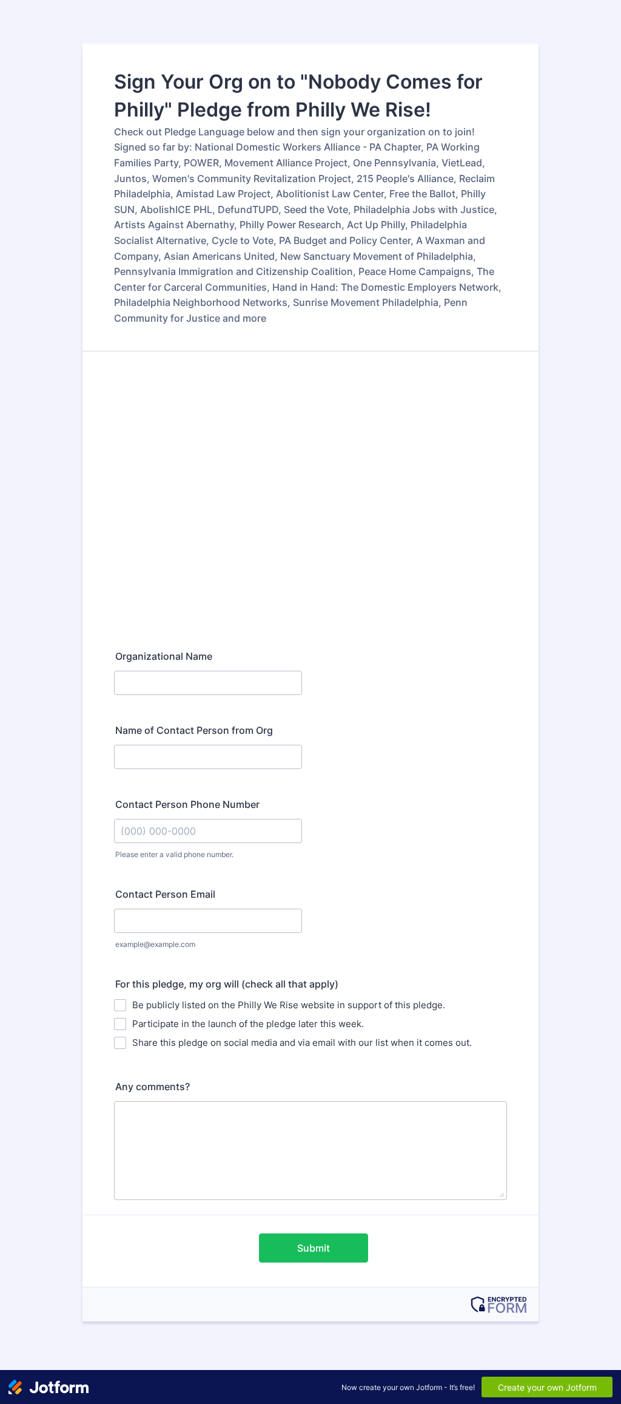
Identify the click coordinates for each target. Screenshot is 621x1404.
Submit (313, 1248)
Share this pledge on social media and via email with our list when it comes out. (302, 1042)
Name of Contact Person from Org (194, 730)
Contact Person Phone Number (187, 804)
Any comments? (152, 1086)
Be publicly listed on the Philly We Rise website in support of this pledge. (288, 1005)
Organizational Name (163, 656)
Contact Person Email (165, 894)
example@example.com (155, 944)
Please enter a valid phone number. (174, 854)
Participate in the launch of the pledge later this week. (248, 1023)
